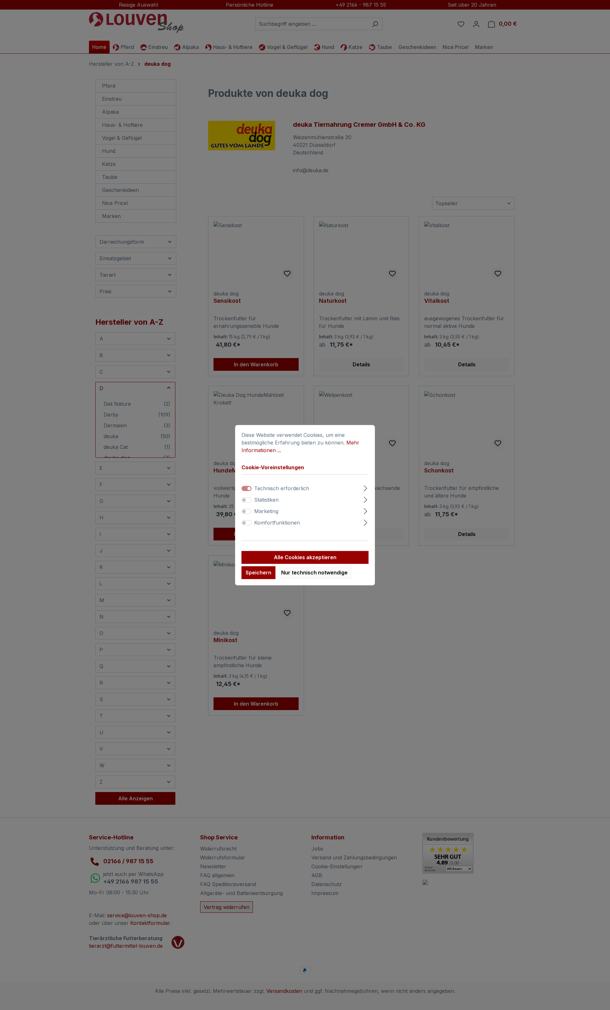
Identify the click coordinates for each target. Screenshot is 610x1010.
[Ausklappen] (366, 487)
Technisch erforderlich (281, 488)
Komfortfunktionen (277, 522)
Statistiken (266, 500)
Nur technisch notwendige (314, 572)
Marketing (266, 511)
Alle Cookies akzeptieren (305, 557)
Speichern (258, 572)
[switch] (246, 499)
